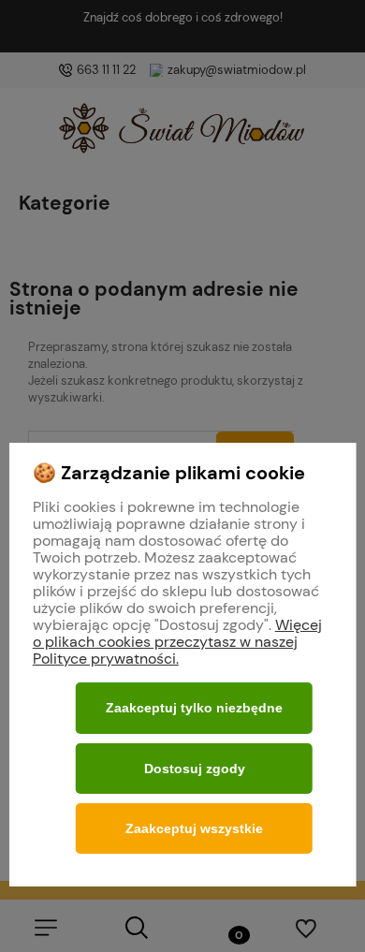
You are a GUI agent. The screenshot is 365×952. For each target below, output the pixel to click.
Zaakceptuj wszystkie (194, 828)
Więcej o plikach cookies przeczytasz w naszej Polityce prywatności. (177, 641)
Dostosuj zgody (194, 768)
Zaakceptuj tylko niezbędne (194, 707)
